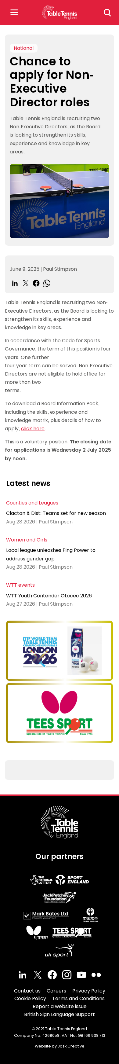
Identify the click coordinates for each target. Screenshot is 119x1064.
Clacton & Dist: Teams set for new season (56, 513)
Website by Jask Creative (60, 1046)
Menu (14, 12)
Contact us (27, 990)
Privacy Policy (88, 990)
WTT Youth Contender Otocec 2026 (49, 595)
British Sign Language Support (59, 1014)
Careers (56, 990)
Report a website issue (60, 1006)
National (24, 48)
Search (107, 12)
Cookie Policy (30, 998)
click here (33, 428)
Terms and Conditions (78, 998)
